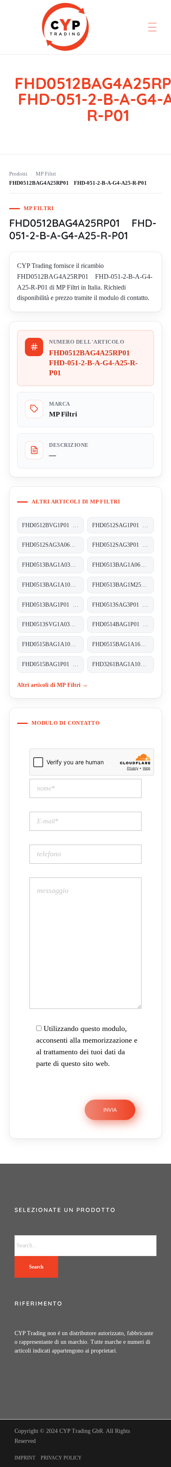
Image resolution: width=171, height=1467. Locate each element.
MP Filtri (46, 174)
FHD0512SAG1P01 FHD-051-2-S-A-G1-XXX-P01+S (123, 525)
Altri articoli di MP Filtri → (52, 684)
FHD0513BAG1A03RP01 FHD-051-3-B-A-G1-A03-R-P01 (53, 565)
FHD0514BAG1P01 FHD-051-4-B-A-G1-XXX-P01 (123, 624)
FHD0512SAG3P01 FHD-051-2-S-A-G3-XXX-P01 (123, 545)
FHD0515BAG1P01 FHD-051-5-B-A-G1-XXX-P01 (53, 664)
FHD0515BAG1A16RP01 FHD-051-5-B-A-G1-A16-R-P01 (123, 644)
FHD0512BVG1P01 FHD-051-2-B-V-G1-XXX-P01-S (53, 525)
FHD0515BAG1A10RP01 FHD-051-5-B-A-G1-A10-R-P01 (53, 644)
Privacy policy (61, 1458)
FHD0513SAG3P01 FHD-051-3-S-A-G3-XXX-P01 (123, 605)
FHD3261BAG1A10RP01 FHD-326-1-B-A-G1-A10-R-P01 (123, 664)
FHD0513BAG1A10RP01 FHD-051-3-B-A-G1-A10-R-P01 (53, 585)
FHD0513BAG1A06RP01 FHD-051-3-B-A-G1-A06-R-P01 (123, 565)
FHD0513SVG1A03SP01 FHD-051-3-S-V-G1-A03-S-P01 (53, 624)
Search (36, 1267)
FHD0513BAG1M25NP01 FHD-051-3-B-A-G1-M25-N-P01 (123, 585)
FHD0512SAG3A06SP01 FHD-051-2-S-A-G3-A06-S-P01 (53, 545)
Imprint (25, 1458)
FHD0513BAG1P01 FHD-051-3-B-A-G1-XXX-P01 (53, 605)
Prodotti (18, 174)
